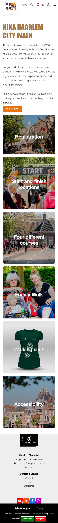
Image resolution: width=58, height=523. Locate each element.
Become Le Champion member (29, 463)
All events (29, 467)
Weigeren (40, 519)
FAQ (29, 482)
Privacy (40, 508)
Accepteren (27, 519)
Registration (12, 109)
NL (42, 4)
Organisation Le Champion (29, 459)
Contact (29, 478)
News (24, 4)
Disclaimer (29, 485)
